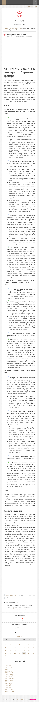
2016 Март (8, 684)
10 (6, 647)
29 (28, 653)
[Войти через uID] (13, 619)
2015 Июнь (8, 667)
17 (6, 650)
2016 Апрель (9, 685)
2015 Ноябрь (9, 676)
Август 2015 (19, 637)
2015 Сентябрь (10, 673)
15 (28, 647)
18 (10, 650)
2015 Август (9, 671)
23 (33, 650)
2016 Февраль (9, 682)
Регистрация (29, 6)
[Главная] (19, 17)
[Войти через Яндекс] (19, 619)
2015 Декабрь (9, 678)
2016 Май (8, 687)
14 (24, 647)
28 (20, 28)
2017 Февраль (9, 689)
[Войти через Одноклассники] (25, 619)
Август (16, 28)
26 (15, 653)
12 (15, 647)
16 (33, 647)
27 (19, 653)
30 (33, 653)
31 (6, 656)
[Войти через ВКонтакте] (16, 619)
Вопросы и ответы (11, 595)
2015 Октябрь (9, 675)
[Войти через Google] (22, 619)
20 (19, 650)
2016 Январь (9, 680)
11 (10, 647)
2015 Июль (8, 669)
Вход (36, 6)
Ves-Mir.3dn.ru (19, 699)
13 (19, 647)
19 (15, 650)
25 (10, 653)
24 (6, 653)
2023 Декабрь (9, 691)
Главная (6, 28)
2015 (11, 28)
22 (28, 650)
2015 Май (8, 665)
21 (24, 650)
